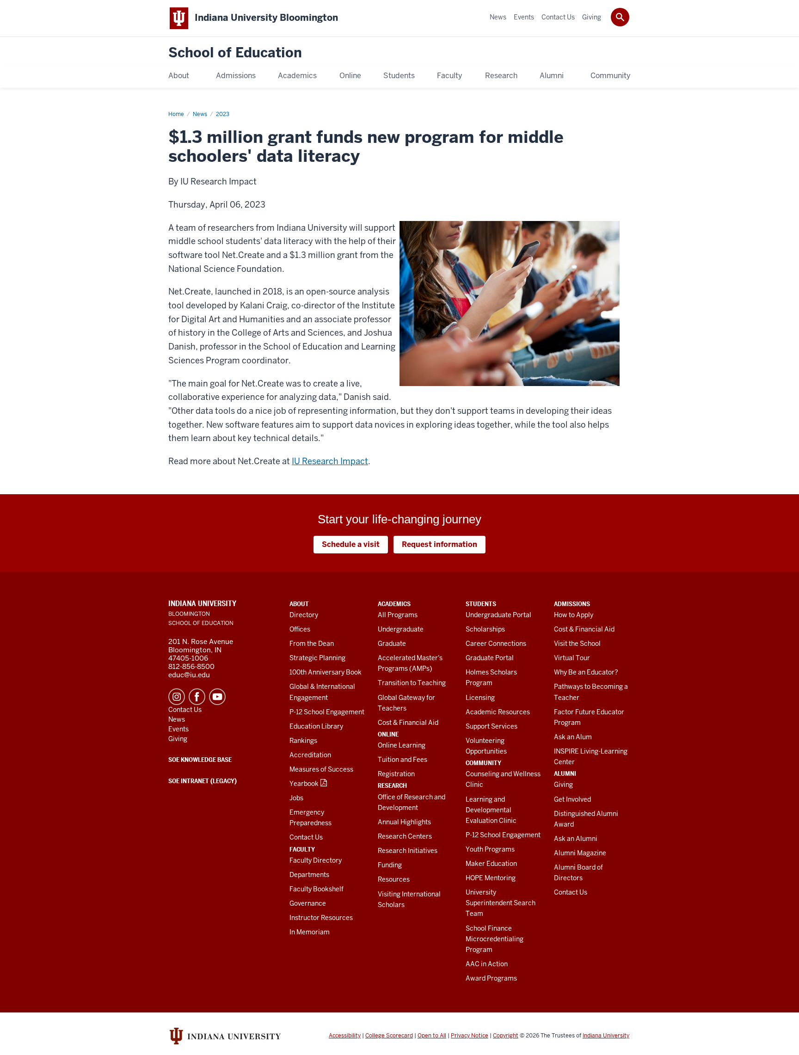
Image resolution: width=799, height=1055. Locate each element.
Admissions (572, 604)
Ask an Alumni (575, 838)
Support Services (491, 726)
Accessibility (345, 1035)
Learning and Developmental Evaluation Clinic (491, 810)
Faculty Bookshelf (316, 889)
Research (392, 785)
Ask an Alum (573, 737)
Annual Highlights (404, 822)
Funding (390, 865)
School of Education (235, 53)
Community (483, 763)
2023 (222, 114)
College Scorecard (389, 1035)
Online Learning (401, 745)
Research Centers (405, 836)
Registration (396, 774)
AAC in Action (487, 964)
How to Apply (573, 615)
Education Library (316, 726)
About (299, 604)
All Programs (398, 615)
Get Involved (572, 799)
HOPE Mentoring (491, 878)
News (200, 114)
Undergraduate (401, 629)
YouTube (217, 696)
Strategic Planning (317, 658)
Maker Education (491, 863)
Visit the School (577, 643)
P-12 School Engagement (326, 712)
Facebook (197, 696)
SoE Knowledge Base (200, 759)
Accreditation (310, 755)
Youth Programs (490, 849)
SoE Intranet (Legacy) (202, 781)
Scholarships (485, 629)
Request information (439, 544)
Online (388, 734)
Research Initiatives (407, 850)
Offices (299, 629)
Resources (394, 879)
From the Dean (311, 643)
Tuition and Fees (402, 759)
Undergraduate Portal (498, 615)
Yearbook (304, 783)
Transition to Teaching (412, 683)
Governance (307, 903)
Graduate (392, 643)
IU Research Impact (330, 461)
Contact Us (306, 837)
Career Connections (496, 643)
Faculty (302, 849)
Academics (394, 604)
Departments (309, 875)
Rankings (303, 740)
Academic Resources (498, 712)
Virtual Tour (572, 658)
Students (481, 604)
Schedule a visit (351, 544)
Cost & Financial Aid (408, 722)
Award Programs (491, 978)
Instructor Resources (321, 918)
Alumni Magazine (580, 853)
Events (178, 729)
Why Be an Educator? (586, 672)
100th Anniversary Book (325, 672)
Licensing (480, 697)
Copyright (505, 1035)
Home (176, 114)
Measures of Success (321, 769)
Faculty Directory (315, 860)
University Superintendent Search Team (500, 903)
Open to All (432, 1035)
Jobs (296, 798)
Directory (303, 615)
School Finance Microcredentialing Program (494, 939)
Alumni (565, 773)
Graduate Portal (490, 658)
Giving (563, 784)
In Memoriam (309, 932)
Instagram (176, 696)
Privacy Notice (469, 1035)
